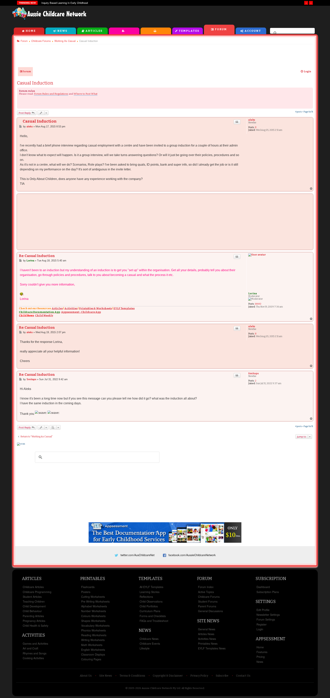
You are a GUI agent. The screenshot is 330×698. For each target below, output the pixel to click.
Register (261, 624)
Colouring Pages (91, 659)
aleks (251, 120)
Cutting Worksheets (93, 597)
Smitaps (253, 373)
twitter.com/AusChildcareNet (137, 555)
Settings (266, 601)
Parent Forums (207, 606)
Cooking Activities (33, 658)
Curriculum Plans (150, 611)
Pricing (260, 657)
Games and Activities (35, 643)
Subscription (271, 578)
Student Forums (208, 601)
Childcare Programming (37, 592)
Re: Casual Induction (37, 256)
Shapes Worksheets (93, 621)
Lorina (252, 293)
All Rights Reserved (192, 688)
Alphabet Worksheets (94, 606)
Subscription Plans (267, 592)
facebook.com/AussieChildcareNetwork (192, 555)
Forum (221, 29)
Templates (189, 31)
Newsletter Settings (268, 615)
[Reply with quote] (237, 122)
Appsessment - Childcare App (81, 312)
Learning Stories (149, 592)
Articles (94, 31)
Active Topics (206, 592)
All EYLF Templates (151, 587)
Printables (156, 31)
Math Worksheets (91, 645)
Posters (85, 592)
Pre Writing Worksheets (95, 601)
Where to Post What (85, 93)
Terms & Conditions (132, 675)
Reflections (146, 597)
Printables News (208, 643)
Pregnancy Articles (34, 621)
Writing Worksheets (93, 640)
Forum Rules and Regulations (51, 93)
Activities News (207, 639)
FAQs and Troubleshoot (154, 621)
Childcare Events (150, 643)
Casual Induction (35, 83)
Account (252, 31)
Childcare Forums (209, 597)
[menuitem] (305, 71)
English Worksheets (93, 650)
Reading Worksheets (93, 635)
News (62, 31)
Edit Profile (262, 610)
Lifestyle (145, 648)
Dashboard (263, 587)
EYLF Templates (124, 308)
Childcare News (149, 639)
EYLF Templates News (212, 648)
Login (259, 629)
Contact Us (243, 675)
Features (261, 652)
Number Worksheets (93, 611)
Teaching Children (34, 601)
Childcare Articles (33, 587)
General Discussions (210, 611)
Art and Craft (30, 648)
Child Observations (151, 601)
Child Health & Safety (35, 625)
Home (31, 31)
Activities (124, 31)
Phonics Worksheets (93, 630)
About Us (86, 675)
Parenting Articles (33, 616)
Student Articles (32, 597)
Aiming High (48, 2)
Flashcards (88, 587)
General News (206, 629)
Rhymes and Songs (34, 653)
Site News (208, 620)
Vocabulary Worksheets (95, 625)
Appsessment (270, 638)
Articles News (206, 634)
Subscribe (222, 675)
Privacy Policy (199, 675)
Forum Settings (265, 619)
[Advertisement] (231, 15)
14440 (258, 304)
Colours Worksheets (93, 616)
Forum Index (206, 587)
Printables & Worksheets (95, 308)
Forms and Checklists (153, 616)
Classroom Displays (93, 654)
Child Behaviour (32, 611)
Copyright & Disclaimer (168, 675)
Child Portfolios (149, 606)
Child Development (34, 606)
